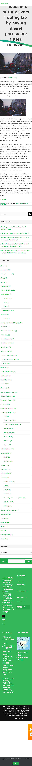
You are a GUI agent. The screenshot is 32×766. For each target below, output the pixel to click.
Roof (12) (7, 457)
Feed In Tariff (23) (9, 481)
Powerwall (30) (8, 437)
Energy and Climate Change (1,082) (12, 323)
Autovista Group (12, 77)
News (17, 203)
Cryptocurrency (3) (8, 274)
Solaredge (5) (8, 506)
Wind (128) (4, 538)
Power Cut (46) (7, 351)
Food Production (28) (8, 396)
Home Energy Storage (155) (12, 424)
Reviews (26, 203)
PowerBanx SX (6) (9, 432)
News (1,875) (5, 384)
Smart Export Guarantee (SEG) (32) (14, 498)
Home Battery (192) (10, 420)
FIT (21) (6, 485)
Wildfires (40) (6, 363)
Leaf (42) (6, 318)
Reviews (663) (5, 404)
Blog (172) (4, 278)
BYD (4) (6, 416)
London (21, 660)
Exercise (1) (4, 367)
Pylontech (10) (8, 441)
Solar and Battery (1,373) (8, 408)
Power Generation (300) (9, 355)
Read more (3, 199)
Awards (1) (4, 266)
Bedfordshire (23, 657)
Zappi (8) (6, 306)
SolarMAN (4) (6, 514)
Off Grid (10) (6, 469)
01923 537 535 (8, 639)
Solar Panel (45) (8, 502)
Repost (3, 203)
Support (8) (4, 526)
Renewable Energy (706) (8, 400)
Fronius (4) (7, 489)
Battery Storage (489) (8, 412)
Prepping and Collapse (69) (10, 359)
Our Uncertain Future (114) (9, 392)
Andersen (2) (8, 298)
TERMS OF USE (22, 715)
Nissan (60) (5, 314)
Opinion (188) (5, 388)
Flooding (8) (6, 335)
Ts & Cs (27, 758)
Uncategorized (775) (7, 534)
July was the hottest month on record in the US (15, 233)
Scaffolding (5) (8, 461)
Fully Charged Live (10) (8, 371)
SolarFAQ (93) (5, 522)
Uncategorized (3, 204)
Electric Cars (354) (8, 310)
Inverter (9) (5, 465)
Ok (16, 763)
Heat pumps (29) (6, 375)
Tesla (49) (4, 530)
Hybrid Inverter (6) (8, 449)
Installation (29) (7, 453)
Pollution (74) (6, 347)
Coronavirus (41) (6, 286)
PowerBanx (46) (9, 428)
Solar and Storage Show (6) (10, 510)
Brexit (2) (4, 282)
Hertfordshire (23, 653)
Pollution (21, 203)
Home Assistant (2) (6, 380)
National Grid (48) (7, 343)
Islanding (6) (7, 494)
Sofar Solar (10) (7, 473)
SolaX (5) (5, 518)
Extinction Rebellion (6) (9, 331)
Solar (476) (5, 477)
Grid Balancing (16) (8, 339)
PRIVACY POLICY (10, 715)
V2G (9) (6, 302)
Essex (20, 655)
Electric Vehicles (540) (8, 290)
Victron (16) (7, 445)
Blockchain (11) (6, 270)
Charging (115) (6, 294)
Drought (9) (5, 326)
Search (5, 561)
